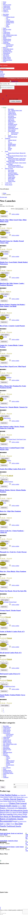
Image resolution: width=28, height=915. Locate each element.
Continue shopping (16, 101)
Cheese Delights (4, 797)
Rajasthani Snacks (19, 816)
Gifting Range (6, 7)
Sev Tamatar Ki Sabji (22, 821)
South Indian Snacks (8, 49)
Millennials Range (7, 60)
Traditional (5, 42)
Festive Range (6, 43)
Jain (7, 810)
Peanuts (8, 24)
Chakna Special (7, 40)
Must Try (5, 47)
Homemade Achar (12, 808)
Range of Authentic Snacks (11, 819)
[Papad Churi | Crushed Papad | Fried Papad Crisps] (13, 439)
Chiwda (8, 19)
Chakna (14, 795)
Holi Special (9, 46)
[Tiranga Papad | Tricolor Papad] (8, 602)
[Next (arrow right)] (2, 914)
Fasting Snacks (7, 801)
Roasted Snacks (10, 22)
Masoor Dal (15, 812)
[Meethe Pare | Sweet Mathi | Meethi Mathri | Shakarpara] (4, 253)
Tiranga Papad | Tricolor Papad (15, 167)
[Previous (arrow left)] (0, 914)
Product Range (8, 184)
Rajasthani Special (7, 51)
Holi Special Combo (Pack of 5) (10, 674)
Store (4, 3)
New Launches (7, 8)
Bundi (7, 26)
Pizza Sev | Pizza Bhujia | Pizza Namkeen (13, 571)
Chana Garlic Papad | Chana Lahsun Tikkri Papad (16, 163)
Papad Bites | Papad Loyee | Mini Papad (13, 366)
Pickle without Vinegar (20, 814)
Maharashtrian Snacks (20, 810)
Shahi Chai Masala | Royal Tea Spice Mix (13, 591)
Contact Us (6, 11)
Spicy (8, 824)
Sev (7, 18)
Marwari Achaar (7, 4)
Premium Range (7, 39)
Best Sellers (6, 14)
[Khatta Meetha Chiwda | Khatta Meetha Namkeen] (6, 481)
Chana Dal (23, 795)
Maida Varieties (10, 21)
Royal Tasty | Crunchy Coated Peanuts (12, 326)
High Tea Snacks (7, 36)
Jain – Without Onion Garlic (10, 35)
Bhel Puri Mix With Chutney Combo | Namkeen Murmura (12, 284)
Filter (2, 787)
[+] (6, 640)
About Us (5, 10)
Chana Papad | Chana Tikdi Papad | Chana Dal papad (15, 160)
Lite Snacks (6, 54)
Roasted (15, 821)
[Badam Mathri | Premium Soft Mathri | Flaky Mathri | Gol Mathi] (3, 296)
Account (2, 76)
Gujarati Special (7, 50)
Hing (6, 808)
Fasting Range (6, 33)
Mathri (4, 37)
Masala (10, 812)
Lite (11, 810)
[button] (6, 95)
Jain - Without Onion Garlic (10, 744)
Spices (4, 31)
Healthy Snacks (7, 58)
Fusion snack (21, 801)
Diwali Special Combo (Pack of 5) (10, 652)
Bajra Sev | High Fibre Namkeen (10, 511)
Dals (7, 25)
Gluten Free (6, 738)
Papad (4, 28)
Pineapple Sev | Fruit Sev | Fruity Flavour (13, 552)
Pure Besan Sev (5, 816)
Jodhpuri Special (10, 17)
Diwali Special (9, 44)
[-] (0, 640)
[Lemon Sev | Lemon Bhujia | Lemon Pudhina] (3, 336)
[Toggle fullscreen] (2, 913)
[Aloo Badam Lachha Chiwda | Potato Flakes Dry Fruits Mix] (5, 418)
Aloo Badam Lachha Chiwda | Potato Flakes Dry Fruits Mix (12, 427)
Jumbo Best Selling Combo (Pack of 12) (12, 469)
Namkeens (5, 15)
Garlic (1, 803)
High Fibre (20, 806)
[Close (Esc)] (5, 913)
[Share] (3, 913)
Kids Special (6, 55)
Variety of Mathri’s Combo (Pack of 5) (12, 631)
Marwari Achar (4, 812)
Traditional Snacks (13, 826)
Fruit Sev (14, 801)
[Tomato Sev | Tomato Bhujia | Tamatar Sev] (3, 398)
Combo (10, 797)
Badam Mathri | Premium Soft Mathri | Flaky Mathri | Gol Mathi (12, 305)
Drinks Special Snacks (13, 799)
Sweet (4, 61)
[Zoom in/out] (0, 913)
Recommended (6, 821)
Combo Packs (6, 6)
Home (4, 2)
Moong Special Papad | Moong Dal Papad (15, 153)
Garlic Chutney (5, 803)
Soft (1, 824)
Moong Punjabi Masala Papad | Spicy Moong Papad (16, 156)
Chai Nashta (5, 795)
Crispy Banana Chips (18, 797)
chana (19, 795)
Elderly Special (7, 57)
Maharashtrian (6, 53)
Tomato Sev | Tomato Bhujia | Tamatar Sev (14, 407)
